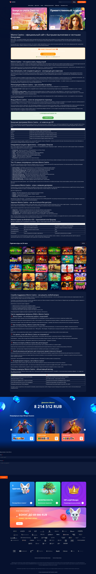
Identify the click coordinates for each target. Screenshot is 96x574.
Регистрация (81, 2)
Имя (1, 454)
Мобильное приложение (49, 5)
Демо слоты (37, 5)
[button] (11, 430)
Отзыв (1, 460)
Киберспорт (57, 5)
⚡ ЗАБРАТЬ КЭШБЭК (48, 117)
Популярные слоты (64, 5)
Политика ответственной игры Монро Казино (42, 557)
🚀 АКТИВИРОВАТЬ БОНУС (48, 54)
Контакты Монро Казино (57, 557)
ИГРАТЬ (15, 27)
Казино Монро (30, 5)
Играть (83, 243)
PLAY (53, 27)
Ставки (42, 5)
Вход (74, 2)
